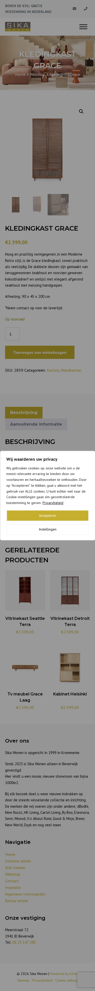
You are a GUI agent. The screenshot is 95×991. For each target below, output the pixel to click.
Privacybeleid (53, 502)
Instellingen (47, 529)
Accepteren (47, 515)
